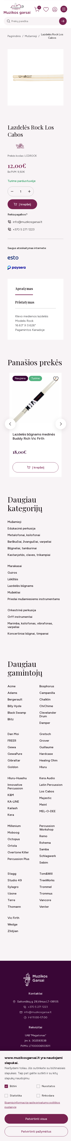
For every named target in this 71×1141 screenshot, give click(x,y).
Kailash (13, 808)
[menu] (63, 9)
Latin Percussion (50, 785)
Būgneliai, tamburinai (22, 548)
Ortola (12, 845)
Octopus (14, 839)
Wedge (12, 924)
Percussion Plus (18, 859)
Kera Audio (47, 778)
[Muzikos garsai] (17, 9)
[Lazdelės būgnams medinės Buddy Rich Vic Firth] (35, 400)
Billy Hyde (14, 706)
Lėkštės (13, 579)
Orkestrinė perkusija (22, 610)
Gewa (12, 747)
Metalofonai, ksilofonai (24, 535)
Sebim (43, 862)
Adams (12, 693)
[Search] (63, 21)
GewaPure (15, 754)
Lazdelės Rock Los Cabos (52, 36)
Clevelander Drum (47, 714)
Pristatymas (24, 302)
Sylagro (13, 887)
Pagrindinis (14, 36)
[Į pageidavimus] (56, 379)
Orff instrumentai (20, 617)
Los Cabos (46, 791)
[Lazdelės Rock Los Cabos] (35, 77)
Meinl (43, 804)
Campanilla (47, 693)
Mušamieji (31, 36)
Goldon (13, 767)
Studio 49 (15, 880)
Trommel (45, 887)
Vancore (45, 900)
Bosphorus (46, 686)
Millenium (14, 826)
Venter (44, 906)
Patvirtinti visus (36, 1119)
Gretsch (45, 734)
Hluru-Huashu (17, 778)
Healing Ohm (48, 760)
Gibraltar (14, 760)
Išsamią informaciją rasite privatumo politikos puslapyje (32, 1105)
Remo (43, 836)
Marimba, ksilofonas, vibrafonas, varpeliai (30, 625)
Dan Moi (13, 734)
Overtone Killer (18, 852)
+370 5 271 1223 (23, 229)
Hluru (43, 767)
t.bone (12, 893)
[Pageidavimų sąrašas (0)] (46, 9)
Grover (44, 740)
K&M (11, 795)
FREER (12, 740)
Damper (44, 723)
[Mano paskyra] (55, 9)
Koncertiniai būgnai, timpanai (28, 633)
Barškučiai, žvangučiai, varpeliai (29, 541)
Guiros (12, 572)
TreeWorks (47, 880)
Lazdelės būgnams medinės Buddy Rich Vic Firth (33, 436)
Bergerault (15, 699)
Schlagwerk (47, 856)
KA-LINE (13, 801)
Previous (10, 425)
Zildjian (13, 931)
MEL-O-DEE (47, 811)
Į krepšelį (25, 204)
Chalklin (45, 699)
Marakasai (15, 566)
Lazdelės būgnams (20, 586)
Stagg (12, 873)
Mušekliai (14, 592)
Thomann (14, 906)
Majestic (45, 798)
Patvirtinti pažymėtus (36, 1131)
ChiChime (46, 706)
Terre (11, 900)
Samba (44, 849)
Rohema (45, 842)
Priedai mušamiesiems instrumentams (34, 599)
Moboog (13, 832)
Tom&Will (46, 873)
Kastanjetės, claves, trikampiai (29, 555)
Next (60, 425)
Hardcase (46, 754)
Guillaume (46, 747)
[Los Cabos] (20, 146)
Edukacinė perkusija (21, 528)
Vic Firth (13, 918)
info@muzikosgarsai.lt (27, 222)
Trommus (45, 893)
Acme (12, 686)
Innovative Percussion (15, 786)
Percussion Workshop (47, 827)
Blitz (11, 719)
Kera (11, 815)
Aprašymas (24, 288)
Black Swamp (17, 712)
